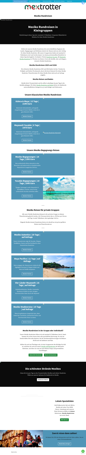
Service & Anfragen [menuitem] (60, 1)
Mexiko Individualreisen (48, 346)
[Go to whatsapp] (83, 451)
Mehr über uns (64, 419)
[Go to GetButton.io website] (83, 453)
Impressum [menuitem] (69, 1)
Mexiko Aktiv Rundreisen (35, 355)
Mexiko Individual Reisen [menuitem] (34, 1)
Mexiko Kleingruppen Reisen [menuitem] (20, 1)
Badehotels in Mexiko (43, 379)
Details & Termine (27, 116)
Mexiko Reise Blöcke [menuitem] (47, 1)
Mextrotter (14, 452)
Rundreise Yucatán (51, 57)
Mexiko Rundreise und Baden (44, 85)
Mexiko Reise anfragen (64, 443)
